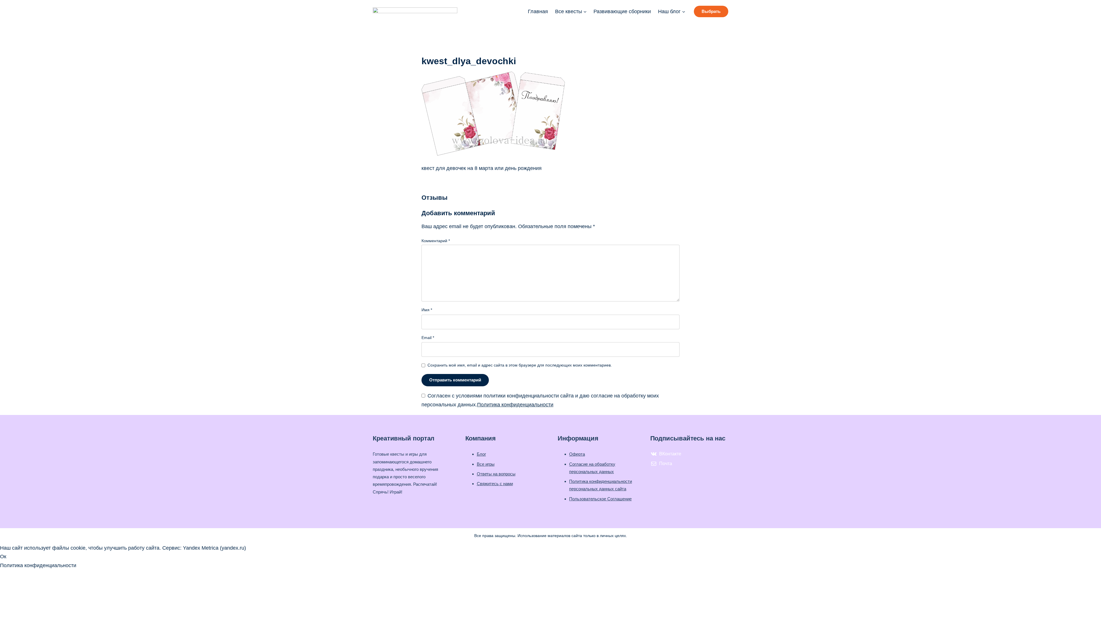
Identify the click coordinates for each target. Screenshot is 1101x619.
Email (427, 337)
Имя (426, 309)
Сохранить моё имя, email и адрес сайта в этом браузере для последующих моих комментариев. (519, 365)
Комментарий (435, 240)
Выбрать (711, 11)
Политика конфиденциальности (515, 405)
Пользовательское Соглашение (600, 498)
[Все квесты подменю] (585, 11)
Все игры (486, 464)
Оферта (577, 454)
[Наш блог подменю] (683, 11)
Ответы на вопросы (496, 473)
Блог (481, 454)
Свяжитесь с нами (495, 483)
